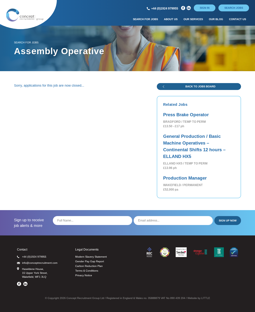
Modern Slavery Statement (91, 256)
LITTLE (205, 298)
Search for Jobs (145, 19)
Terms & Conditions (86, 270)
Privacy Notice (83, 275)
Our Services (193, 19)
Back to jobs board (200, 86)
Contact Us (237, 19)
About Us (171, 19)
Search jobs (233, 7)
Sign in (204, 7)
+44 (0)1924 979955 (34, 256)
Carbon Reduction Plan (89, 266)
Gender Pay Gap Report (89, 261)
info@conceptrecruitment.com (39, 262)
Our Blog (216, 19)
